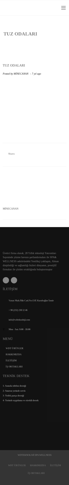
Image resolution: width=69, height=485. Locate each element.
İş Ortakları (14, 366)
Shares (11, 153)
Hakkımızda (14, 354)
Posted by (15, 73)
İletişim (11, 360)
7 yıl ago (37, 73)
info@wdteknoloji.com (19, 319)
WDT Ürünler (14, 348)
